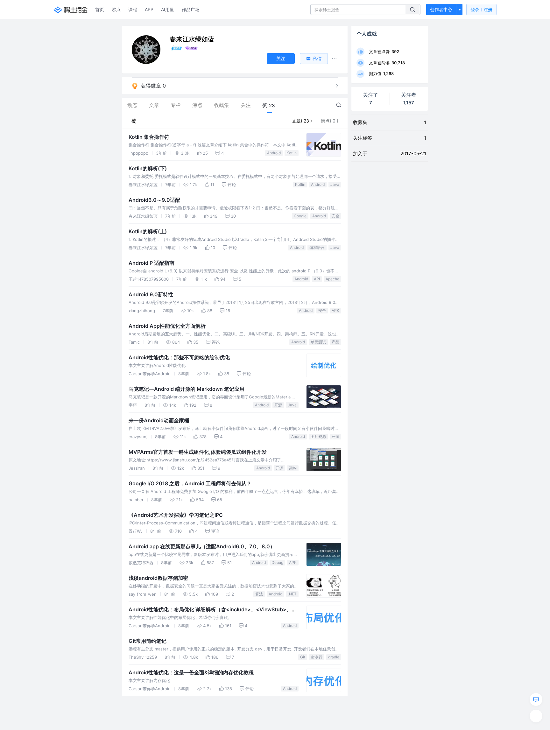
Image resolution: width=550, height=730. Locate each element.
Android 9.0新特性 (151, 294)
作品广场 (191, 9)
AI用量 (167, 9)
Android (274, 153)
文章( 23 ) (302, 120)
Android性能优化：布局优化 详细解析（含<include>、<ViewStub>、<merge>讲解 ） (210, 609)
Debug (277, 562)
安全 (335, 216)
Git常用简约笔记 (147, 641)
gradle (333, 657)
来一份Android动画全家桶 (159, 420)
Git (302, 657)
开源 (278, 405)
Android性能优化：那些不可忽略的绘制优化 (179, 357)
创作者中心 (441, 9)
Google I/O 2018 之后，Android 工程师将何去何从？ (190, 483)
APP (149, 9)
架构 (293, 468)
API (317, 279)
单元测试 (318, 342)
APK (335, 310)
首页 (99, 9)
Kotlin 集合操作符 (149, 137)
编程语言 (317, 247)
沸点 (116, 9)
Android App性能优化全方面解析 (167, 326)
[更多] (536, 716)
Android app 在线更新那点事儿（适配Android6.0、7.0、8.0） (202, 546)
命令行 (316, 657)
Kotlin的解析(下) (148, 168)
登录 (481, 9)
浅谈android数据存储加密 (158, 578)
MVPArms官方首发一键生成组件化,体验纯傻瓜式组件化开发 (198, 452)
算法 (259, 594)
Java (334, 184)
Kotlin (291, 153)
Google (300, 216)
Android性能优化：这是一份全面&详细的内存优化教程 (191, 672)
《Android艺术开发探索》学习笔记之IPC (176, 515)
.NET (292, 594)
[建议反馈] (536, 699)
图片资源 (318, 436)
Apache (332, 279)
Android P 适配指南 (151, 263)
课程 (132, 9)
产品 (335, 342)
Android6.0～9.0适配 (154, 200)
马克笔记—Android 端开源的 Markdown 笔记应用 (186, 389)
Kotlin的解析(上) (148, 231)
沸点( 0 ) (329, 120)
